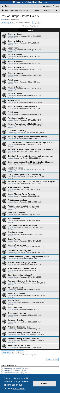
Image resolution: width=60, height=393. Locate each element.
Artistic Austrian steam (17, 200)
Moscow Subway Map (17, 245)
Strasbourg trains (15, 168)
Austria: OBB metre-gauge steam (22, 262)
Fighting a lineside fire (17, 118)
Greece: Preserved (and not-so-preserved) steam (28, 257)
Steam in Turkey (15, 87)
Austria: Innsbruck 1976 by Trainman (23, 206)
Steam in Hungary (15, 73)
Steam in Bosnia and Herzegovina (22, 106)
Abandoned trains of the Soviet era (23, 281)
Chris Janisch (21, 214)
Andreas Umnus (21, 158)
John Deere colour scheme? (20, 275)
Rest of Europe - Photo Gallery (20, 16)
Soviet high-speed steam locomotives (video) (27, 137)
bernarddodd (20, 208)
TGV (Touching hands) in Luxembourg (24, 175)
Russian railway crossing (18, 187)
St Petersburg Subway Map (19, 251)
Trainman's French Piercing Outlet (22, 225)
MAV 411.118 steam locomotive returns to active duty (30, 149)
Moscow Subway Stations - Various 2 (24, 333)
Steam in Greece (15, 94)
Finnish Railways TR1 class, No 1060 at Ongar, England (32, 181)
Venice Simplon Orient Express (21, 194)
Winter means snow (16, 294)
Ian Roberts (20, 151)
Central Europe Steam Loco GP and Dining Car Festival (32, 142)
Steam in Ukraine (15, 34)
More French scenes (16, 213)
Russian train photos (17, 313)
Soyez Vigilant (14, 239)
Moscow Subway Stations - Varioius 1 (24, 339)
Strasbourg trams (15, 232)
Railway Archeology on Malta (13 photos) (25, 124)
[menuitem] (7, 6)
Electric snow (13, 300)
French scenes (14, 219)
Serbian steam (14, 101)
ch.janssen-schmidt (23, 295)
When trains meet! (15, 288)
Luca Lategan (21, 270)
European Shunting (16, 320)
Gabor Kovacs (21, 144)
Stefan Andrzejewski (23, 283)
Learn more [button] (19, 388)
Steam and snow (15, 307)
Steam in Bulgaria (15, 41)
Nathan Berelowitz (22, 227)
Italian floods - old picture (19, 345)
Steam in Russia (15, 55)
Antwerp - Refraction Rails (19, 327)
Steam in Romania (16, 67)
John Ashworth (14, 19)
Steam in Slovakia (15, 61)
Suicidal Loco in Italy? (17, 131)
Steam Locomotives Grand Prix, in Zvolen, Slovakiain (31, 162)
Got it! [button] (44, 384)
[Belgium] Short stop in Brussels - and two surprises (30, 156)
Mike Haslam (20, 189)
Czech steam (13, 48)
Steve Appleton (21, 183)
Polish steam (13, 80)
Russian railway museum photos (22, 268)
